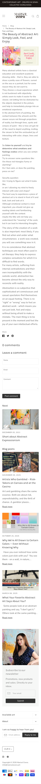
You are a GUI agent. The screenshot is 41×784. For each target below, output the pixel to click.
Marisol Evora (22, 762)
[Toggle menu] (3, 16)
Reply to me (30, 735)
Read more (7, 506)
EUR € (7, 749)
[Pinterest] (7, 757)
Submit (20, 700)
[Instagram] (3, 757)
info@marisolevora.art (11, 765)
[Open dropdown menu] (36, 715)
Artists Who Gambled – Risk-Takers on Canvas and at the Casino (19, 483)
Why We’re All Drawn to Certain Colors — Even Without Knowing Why (20, 544)
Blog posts (8, 448)
